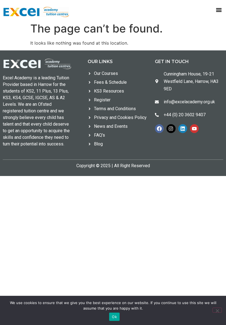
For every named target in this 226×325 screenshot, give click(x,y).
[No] (217, 310)
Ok (114, 317)
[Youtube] (194, 128)
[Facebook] (159, 128)
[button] (218, 10)
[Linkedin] (182, 128)
